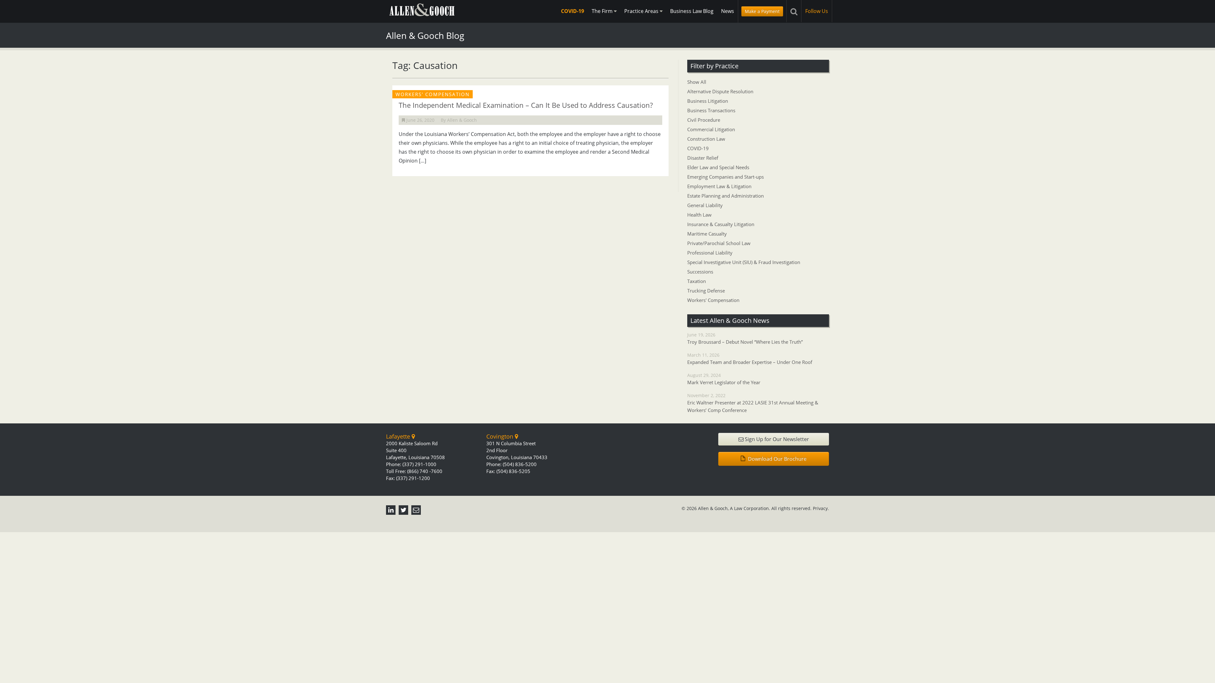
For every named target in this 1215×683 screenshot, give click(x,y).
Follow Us (816, 11)
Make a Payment (762, 11)
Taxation (696, 281)
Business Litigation (707, 101)
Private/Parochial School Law (719, 243)
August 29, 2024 (723, 378)
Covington (500, 436)
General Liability (705, 205)
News (727, 11)
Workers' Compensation (713, 300)
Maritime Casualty (707, 234)
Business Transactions (711, 110)
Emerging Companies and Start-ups (725, 177)
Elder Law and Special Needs (718, 167)
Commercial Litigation (711, 129)
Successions (700, 271)
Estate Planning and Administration (725, 196)
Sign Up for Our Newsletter (776, 439)
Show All (696, 82)
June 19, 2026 (745, 338)
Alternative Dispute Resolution (720, 91)
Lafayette (399, 436)
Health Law (699, 215)
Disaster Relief (702, 158)
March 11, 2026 (749, 358)
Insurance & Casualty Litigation (720, 224)
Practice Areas (642, 11)
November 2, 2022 (752, 402)
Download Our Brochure (777, 458)
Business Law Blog (691, 11)
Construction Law (706, 139)
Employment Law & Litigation (719, 186)
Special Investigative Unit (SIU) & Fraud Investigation (743, 262)
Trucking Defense (706, 290)
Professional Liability (709, 252)
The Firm (603, 11)
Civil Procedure (703, 120)
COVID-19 (572, 11)
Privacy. (821, 508)
